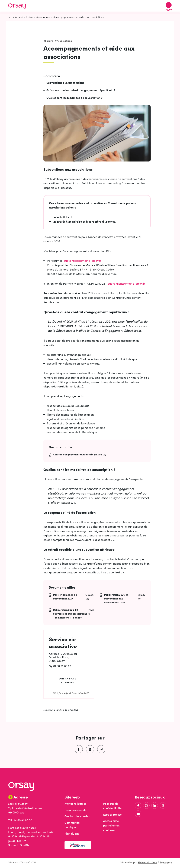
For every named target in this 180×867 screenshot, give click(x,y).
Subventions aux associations (65, 82)
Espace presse (112, 814)
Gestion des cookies (77, 816)
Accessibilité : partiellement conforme (111, 825)
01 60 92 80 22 (62, 666)
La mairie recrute (75, 810)
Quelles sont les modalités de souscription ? (74, 98)
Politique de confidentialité (112, 806)
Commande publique (72, 825)
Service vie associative (63, 642)
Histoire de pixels (147, 862)
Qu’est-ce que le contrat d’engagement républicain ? (80, 90)
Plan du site (72, 833)
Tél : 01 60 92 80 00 (20, 820)
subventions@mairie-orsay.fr (82, 260)
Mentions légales (75, 803)
